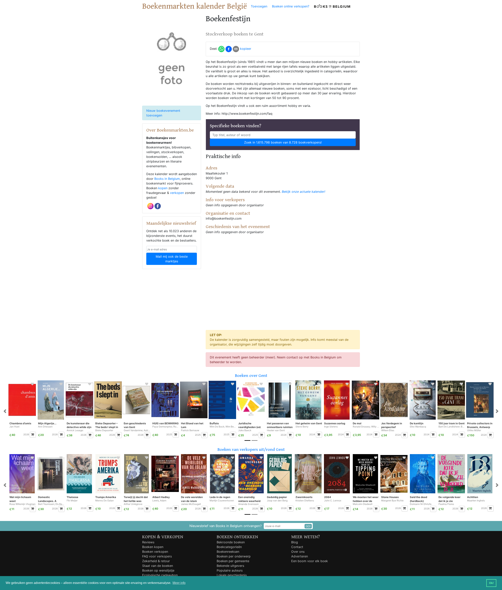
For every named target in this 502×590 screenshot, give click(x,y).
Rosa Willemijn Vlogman (22, 504)
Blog (294, 542)
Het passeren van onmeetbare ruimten (280, 425)
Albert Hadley (161, 497)
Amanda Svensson (248, 504)
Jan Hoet (14, 426)
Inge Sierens (331, 426)
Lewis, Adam (159, 500)
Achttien (472, 497)
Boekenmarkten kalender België (194, 6)
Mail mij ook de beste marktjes (172, 259)
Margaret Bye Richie (392, 500)
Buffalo (214, 423)
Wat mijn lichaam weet (20, 499)
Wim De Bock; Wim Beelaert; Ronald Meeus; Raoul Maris (223, 426)
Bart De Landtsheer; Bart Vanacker (451, 426)
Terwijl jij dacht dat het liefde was (136, 499)
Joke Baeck (244, 430)
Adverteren (299, 556)
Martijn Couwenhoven (222, 500)
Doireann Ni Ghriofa (420, 504)
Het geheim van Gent (309, 423)
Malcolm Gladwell (362, 504)
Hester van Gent (276, 430)
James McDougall (191, 504)
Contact (297, 547)
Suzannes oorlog (334, 423)
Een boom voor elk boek (309, 561)
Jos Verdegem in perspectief (391, 425)
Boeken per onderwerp (234, 556)
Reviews (148, 542)
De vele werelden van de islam (192, 499)
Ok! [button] (491, 583)
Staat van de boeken (157, 566)
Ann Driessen (45, 426)
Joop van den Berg (277, 500)
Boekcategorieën (229, 547)
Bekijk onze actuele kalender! (303, 192)
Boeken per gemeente (233, 561)
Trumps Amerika (105, 497)
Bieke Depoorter (104, 430)
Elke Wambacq (418, 426)
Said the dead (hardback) (418, 499)
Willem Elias (387, 430)
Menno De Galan (104, 500)
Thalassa (72, 497)
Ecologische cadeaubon (160, 575)
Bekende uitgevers (230, 566)
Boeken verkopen (155, 552)
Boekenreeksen (228, 552)
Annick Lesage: (75, 430)
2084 (327, 497)
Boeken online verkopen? (290, 6)
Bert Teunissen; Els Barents (51, 504)
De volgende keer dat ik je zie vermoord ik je (449, 499)
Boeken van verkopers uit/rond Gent (251, 449)
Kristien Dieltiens (305, 500)
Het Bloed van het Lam (192, 425)
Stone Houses (390, 497)
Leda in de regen (220, 497)
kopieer (245, 49)
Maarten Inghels (476, 500)
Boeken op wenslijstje (158, 570)
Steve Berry (302, 426)
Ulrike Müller (474, 430)
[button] (5, 411)
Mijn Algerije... (47, 423)
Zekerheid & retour (156, 561)
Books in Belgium (167, 179)
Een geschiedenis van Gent (135, 425)
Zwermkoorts (304, 497)
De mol (357, 423)
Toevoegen (259, 6)
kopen (162, 188)
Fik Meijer (72, 500)
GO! (308, 526)
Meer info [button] (179, 583)
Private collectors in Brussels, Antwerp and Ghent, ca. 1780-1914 (480, 425)
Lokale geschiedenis (232, 575)
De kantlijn (416, 423)
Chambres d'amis (20, 423)
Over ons (298, 552)
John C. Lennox (332, 500)
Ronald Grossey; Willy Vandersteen (366, 426)
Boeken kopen (152, 547)
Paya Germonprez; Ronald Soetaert (165, 426)
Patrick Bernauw (190, 430)
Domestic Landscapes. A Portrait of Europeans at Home (51, 499)
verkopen (177, 193)
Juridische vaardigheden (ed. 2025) (249, 425)
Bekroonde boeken (231, 542)
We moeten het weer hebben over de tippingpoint (365, 499)
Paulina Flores (446, 504)
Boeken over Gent (251, 375)
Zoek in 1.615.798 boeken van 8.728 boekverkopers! (283, 142)
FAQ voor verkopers (157, 556)
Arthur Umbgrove (133, 504)
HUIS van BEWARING (165, 423)
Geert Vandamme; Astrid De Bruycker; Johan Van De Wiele (137, 430)
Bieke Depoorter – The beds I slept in (106, 425)
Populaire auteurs (230, 570)
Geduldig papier (277, 497)
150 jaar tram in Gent (451, 423)
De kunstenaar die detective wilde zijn (79, 425)
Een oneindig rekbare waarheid (249, 499)
